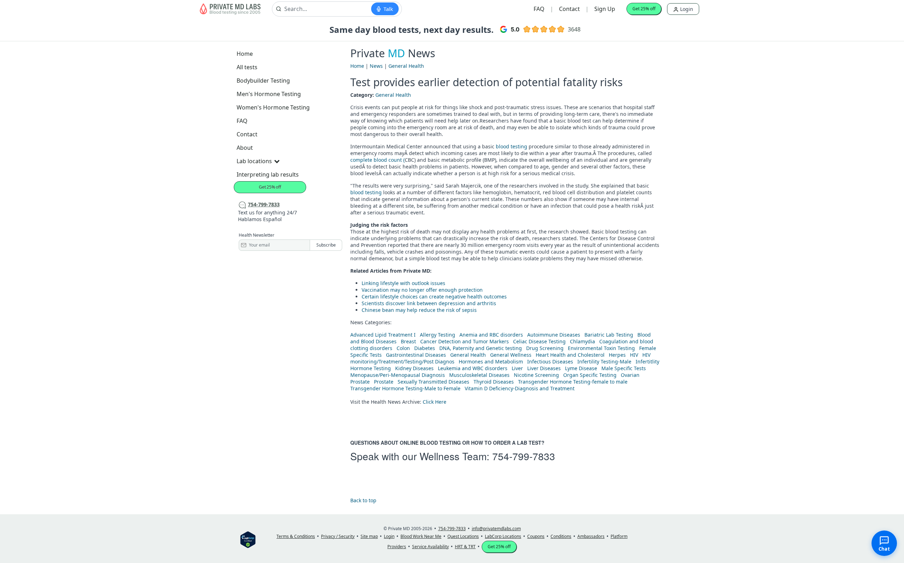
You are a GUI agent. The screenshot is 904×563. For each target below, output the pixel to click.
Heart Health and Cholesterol (570, 354)
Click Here (434, 401)
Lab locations (254, 161)
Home (245, 54)
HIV (634, 354)
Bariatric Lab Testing (608, 334)
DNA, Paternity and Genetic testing (480, 348)
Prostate (360, 381)
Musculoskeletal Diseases (479, 375)
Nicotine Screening (536, 375)
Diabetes (424, 348)
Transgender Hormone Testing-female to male (573, 381)
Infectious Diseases (550, 361)
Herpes (617, 354)
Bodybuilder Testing (263, 80)
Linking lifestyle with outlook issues (403, 283)
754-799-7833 (523, 456)
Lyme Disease (581, 368)
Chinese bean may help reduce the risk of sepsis (419, 310)
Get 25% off (643, 9)
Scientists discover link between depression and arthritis (429, 303)
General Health (406, 66)
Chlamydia (582, 341)
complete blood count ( (377, 159)
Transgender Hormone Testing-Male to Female (405, 388)
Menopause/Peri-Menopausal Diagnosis (397, 375)
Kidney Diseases (414, 368)
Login (686, 9)
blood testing (511, 146)
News (376, 66)
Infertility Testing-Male (604, 361)
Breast (408, 341)
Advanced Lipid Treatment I (383, 334)
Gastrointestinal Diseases (416, 354)
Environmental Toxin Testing (601, 348)
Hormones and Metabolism (491, 361)
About (245, 148)
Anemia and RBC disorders (491, 334)
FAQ (539, 9)
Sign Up (604, 9)
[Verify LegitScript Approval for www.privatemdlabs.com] (248, 539)
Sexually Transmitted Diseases (433, 381)
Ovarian (630, 375)
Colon (403, 348)
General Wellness (510, 354)
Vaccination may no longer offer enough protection (422, 289)
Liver (517, 368)
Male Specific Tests (623, 368)
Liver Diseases (544, 368)
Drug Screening (545, 348)
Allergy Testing (437, 334)
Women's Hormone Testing (273, 107)
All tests (247, 67)
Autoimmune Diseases (553, 334)
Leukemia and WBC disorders (472, 368)
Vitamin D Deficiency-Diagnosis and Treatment (520, 388)
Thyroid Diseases (494, 381)
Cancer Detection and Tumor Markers (464, 341)
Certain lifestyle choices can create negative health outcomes (434, 296)
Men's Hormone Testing (269, 94)
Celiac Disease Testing (539, 341)
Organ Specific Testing (590, 375)
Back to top (363, 500)
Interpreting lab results (268, 174)
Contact (569, 9)
